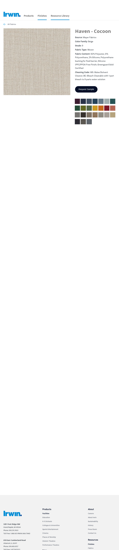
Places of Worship (49, 537)
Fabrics (90, 548)
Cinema (45, 533)
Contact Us (92, 533)
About (91, 509)
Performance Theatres (50, 545)
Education (46, 517)
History (90, 525)
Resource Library (60, 15)
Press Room (92, 529)
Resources (93, 540)
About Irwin (92, 517)
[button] (77, 101)
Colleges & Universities (51, 525)
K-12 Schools (47, 521)
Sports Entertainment (50, 529)
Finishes (42, 15)
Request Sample (86, 89)
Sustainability (93, 521)
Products (29, 15)
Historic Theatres (48, 541)
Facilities (45, 513)
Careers (91, 513)
